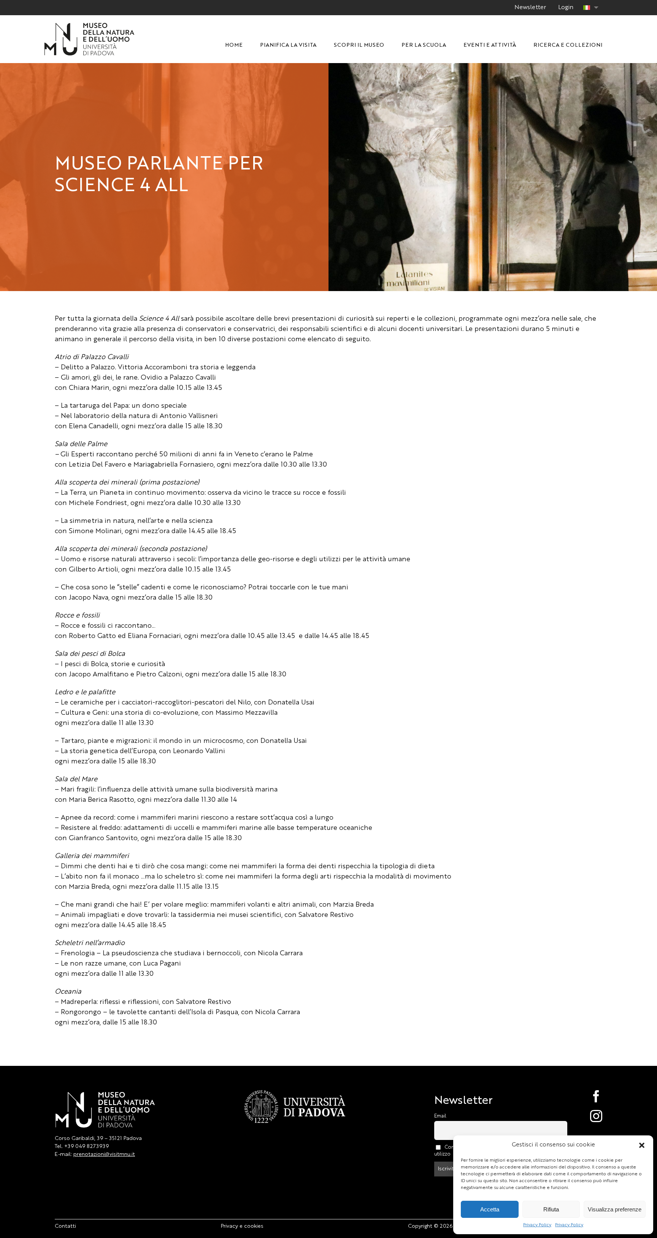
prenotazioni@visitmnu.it (104, 1154)
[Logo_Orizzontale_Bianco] (89, 24)
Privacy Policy (537, 1225)
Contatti (65, 1226)
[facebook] (588, 1096)
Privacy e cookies (242, 1226)
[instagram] (588, 1116)
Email (440, 1116)
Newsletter (530, 8)
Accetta (489, 1209)
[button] (642, 1145)
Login (565, 8)
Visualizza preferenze (614, 1209)
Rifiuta (551, 1209)
